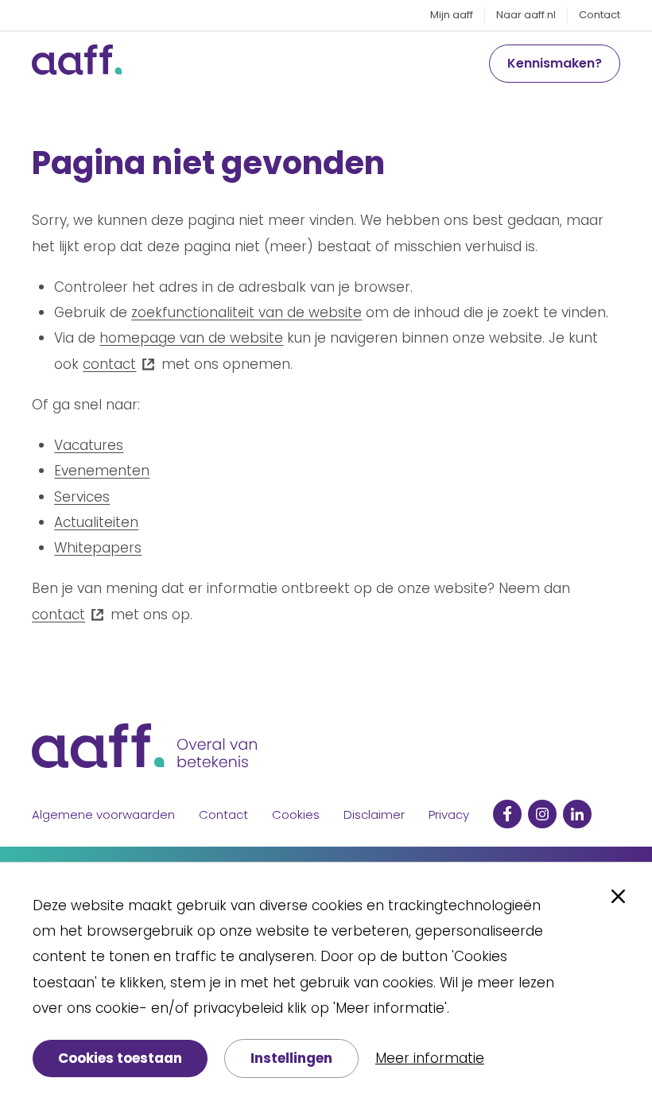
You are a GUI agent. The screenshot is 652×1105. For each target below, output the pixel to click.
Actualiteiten (96, 522)
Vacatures (88, 445)
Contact (599, 14)
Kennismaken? (554, 63)
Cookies (296, 814)
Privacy (449, 814)
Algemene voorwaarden (103, 814)
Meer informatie (429, 1058)
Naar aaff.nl (526, 14)
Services (82, 496)
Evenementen (101, 470)
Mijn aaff (451, 14)
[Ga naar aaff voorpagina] (77, 63)
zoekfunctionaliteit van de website (246, 312)
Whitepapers (98, 547)
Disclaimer (374, 814)
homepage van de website (191, 337)
